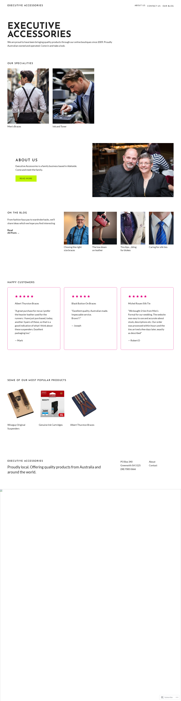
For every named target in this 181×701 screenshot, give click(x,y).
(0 (121, 469)
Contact (153, 465)
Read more (26, 178)
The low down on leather (99, 249)
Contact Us (153, 6)
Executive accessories (25, 5)
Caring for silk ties (158, 247)
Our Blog (168, 6)
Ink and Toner (60, 126)
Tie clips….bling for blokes (128, 249)
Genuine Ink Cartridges (51, 424)
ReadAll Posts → (13, 231)
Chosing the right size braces (73, 249)
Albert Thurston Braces (82, 424)
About (152, 461)
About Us (140, 6)
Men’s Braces (14, 126)
